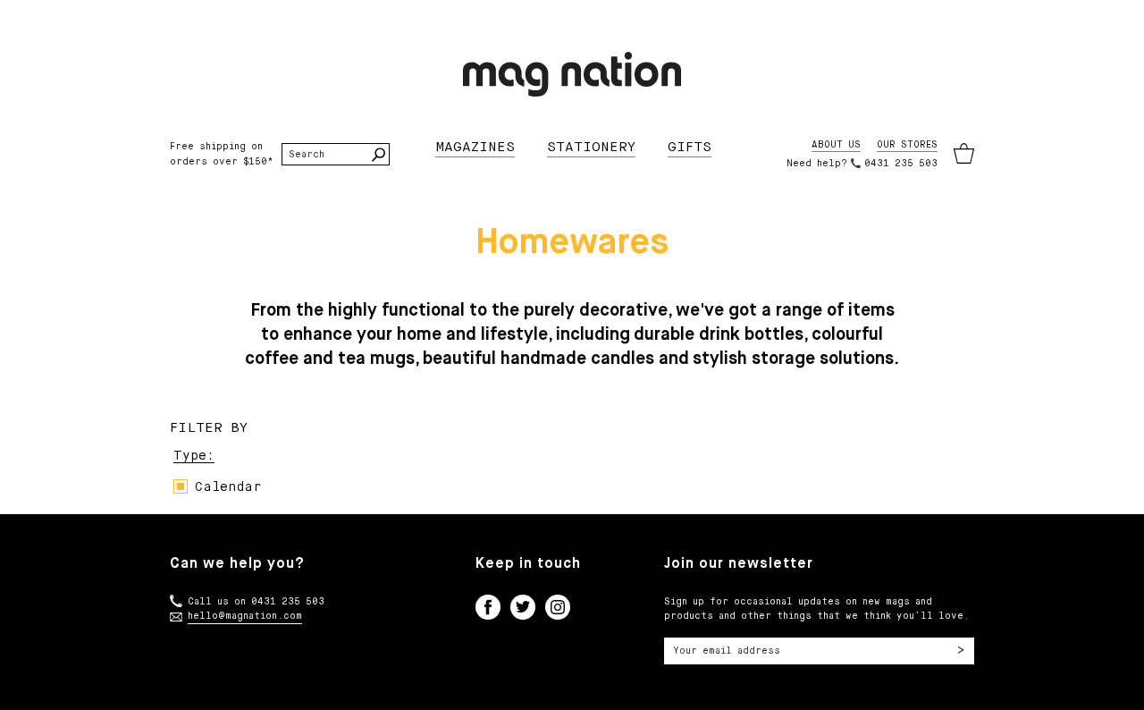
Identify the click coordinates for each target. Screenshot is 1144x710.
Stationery (591, 147)
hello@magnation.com (245, 616)
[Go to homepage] (572, 74)
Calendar (228, 487)
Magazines (475, 147)
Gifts (689, 147)
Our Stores (907, 144)
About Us (836, 144)
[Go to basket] (964, 154)
